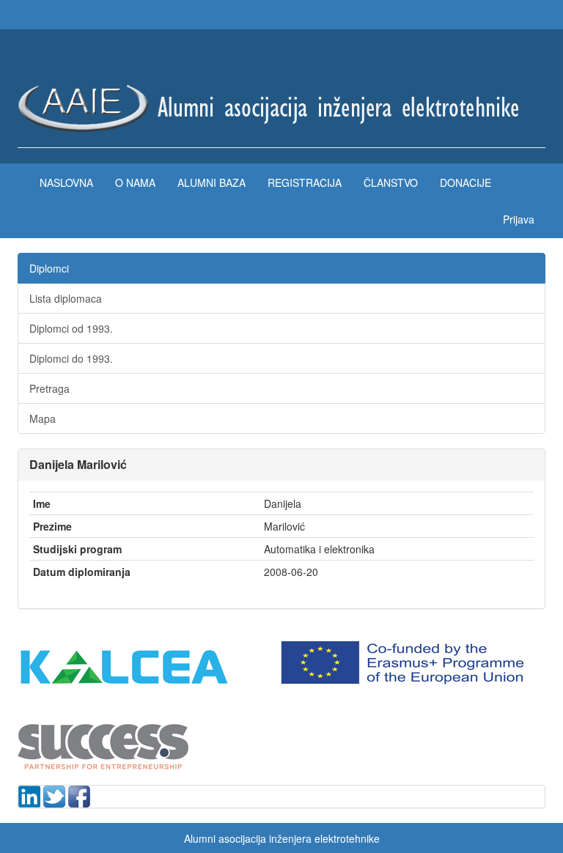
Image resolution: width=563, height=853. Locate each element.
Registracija (305, 182)
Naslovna (66, 182)
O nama (135, 182)
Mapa (42, 418)
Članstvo (391, 182)
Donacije (465, 182)
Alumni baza (211, 182)
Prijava (518, 219)
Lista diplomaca (65, 298)
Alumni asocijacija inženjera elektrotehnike (282, 838)
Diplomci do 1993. (71, 358)
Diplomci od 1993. (71, 328)
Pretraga (49, 388)
